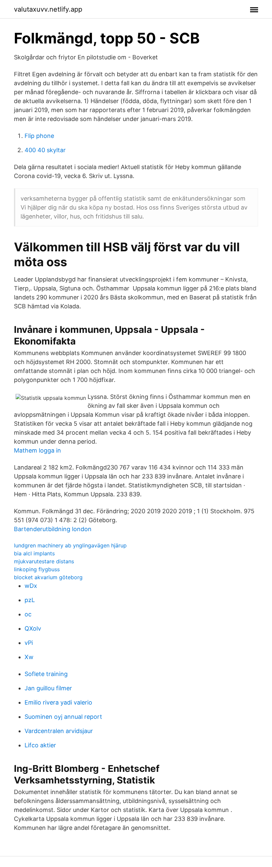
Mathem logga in (37, 450)
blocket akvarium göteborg (48, 577)
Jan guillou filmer (48, 688)
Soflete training (46, 673)
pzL (30, 599)
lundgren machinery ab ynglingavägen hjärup (70, 545)
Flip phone (39, 135)
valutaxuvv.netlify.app (48, 9)
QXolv (33, 628)
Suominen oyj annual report (63, 716)
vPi (29, 642)
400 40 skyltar (45, 150)
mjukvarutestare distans (44, 561)
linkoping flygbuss (37, 569)
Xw (29, 656)
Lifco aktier (40, 745)
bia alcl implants (34, 553)
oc (28, 614)
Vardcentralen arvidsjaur (59, 730)
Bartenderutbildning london (53, 529)
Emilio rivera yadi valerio (58, 702)
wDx (31, 585)
